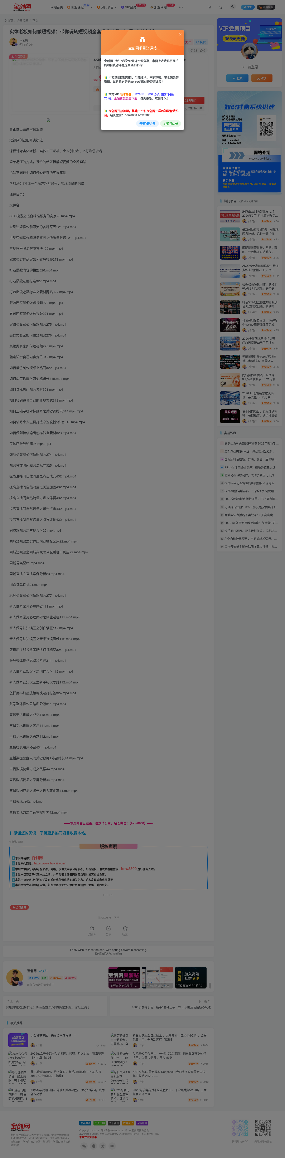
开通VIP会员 (147, 123)
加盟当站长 (170, 123)
